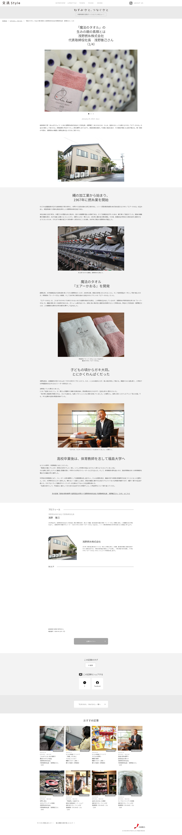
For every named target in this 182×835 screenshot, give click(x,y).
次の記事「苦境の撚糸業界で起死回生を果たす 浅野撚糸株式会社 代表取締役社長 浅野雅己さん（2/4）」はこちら (91, 493)
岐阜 (91, 665)
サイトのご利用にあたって (44, 823)
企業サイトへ (91, 641)
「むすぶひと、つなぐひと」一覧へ (89, 704)
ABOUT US (138, 3)
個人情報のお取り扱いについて (64, 823)
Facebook (97, 686)
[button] (50, 83)
